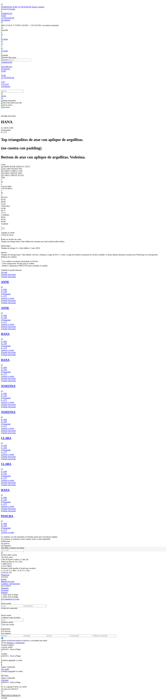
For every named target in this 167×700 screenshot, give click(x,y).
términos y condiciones (16, 643)
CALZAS (5, 84)
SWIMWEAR (6, 7)
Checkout (4, 680)
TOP (3, 82)
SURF (15, 7)
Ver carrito (5, 669)
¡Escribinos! (5, 86)
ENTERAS (5, 69)
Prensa (34, 7)
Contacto (40, 7)
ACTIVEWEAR (24, 7)
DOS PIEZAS (6, 67)
